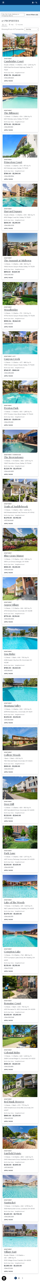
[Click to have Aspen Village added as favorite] (35, 579)
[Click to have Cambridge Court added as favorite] (35, 36)
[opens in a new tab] (20, 45)
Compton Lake (12, 951)
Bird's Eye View (9, 72)
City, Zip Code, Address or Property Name (10, 15)
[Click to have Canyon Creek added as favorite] (35, 333)
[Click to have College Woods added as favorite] (35, 729)
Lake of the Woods (14, 902)
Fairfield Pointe (12, 1153)
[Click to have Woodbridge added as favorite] (35, 284)
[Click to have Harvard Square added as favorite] (35, 186)
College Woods (12, 755)
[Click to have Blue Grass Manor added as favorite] (35, 530)
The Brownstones (13, 457)
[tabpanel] (20, 657)
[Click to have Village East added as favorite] (35, 1226)
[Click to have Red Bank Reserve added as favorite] (35, 1076)
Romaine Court (12, 1003)
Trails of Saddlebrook (16, 506)
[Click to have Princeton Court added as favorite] (35, 137)
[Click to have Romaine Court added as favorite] (35, 978)
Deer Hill (9, 804)
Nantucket (10, 1202)
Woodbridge (11, 309)
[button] (33, 2)
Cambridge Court (14, 61)
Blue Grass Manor (14, 555)
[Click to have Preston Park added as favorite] (35, 382)
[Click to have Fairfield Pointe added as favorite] (35, 1128)
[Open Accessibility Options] (4, 1279)
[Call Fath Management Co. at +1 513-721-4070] (37, 2)
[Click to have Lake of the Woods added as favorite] (35, 877)
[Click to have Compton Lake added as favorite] (35, 926)
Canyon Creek (12, 359)
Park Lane (9, 853)
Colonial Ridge (12, 1052)
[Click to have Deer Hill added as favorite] (35, 778)
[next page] (22, 1278)
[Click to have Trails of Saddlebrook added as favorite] (35, 481)
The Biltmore (11, 113)
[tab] (4, 24)
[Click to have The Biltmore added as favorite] (35, 87)
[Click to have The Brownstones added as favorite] (35, 432)
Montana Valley (12, 705)
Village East (10, 1251)
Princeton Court (13, 162)
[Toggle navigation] (3, 2)
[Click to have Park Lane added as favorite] (35, 828)
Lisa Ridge (9, 654)
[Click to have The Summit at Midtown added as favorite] (35, 235)
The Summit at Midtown (17, 260)
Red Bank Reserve (14, 1101)
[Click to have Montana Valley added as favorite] (35, 680)
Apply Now (8, 81)
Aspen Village (11, 604)
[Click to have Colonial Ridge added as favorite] (35, 1027)
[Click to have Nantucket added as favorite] (35, 1177)
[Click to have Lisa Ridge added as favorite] (35, 628)
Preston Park (11, 408)
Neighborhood (19, 72)
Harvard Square (13, 211)
